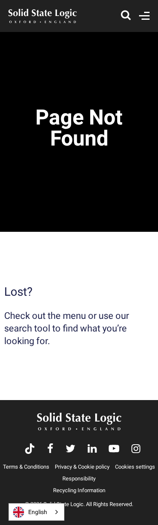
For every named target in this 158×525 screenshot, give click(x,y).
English (37, 512)
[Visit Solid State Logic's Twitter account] (71, 449)
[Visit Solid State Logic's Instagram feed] (135, 449)
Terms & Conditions (26, 467)
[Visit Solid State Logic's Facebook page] (50, 449)
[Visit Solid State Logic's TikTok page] (29, 449)
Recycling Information (79, 490)
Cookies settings (135, 467)
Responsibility (79, 478)
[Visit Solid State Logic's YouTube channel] (114, 449)
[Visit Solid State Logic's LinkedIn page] (92, 449)
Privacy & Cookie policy (82, 467)
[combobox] (36, 512)
